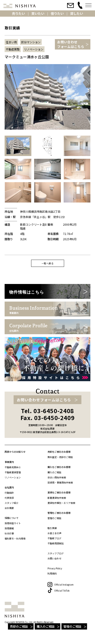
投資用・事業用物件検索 (60, 482)
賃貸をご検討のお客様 (59, 492)
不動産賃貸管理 (13, 472)
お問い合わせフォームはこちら (70, 44)
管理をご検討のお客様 (59, 513)
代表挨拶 (9, 497)
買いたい (37, 13)
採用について (11, 518)
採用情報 (9, 528)
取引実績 (52, 528)
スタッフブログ (56, 553)
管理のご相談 (72, 626)
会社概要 (9, 508)
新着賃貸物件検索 (57, 497)
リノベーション (13, 477)
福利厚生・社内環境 (15, 538)
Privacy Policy (55, 568)
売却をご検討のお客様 (59, 451)
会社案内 (9, 487)
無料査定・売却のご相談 (60, 457)
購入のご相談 (46, 626)
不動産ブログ (54, 538)
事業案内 (9, 462)
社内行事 (9, 533)
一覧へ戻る (48, 263)
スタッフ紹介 (11, 503)
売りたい (18, 13)
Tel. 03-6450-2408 (47, 410)
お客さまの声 (54, 533)
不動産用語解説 (56, 543)
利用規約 (52, 573)
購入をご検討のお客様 (59, 467)
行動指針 (9, 492)
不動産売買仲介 (13, 467)
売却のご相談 (19, 626)
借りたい (57, 13)
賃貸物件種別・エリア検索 (61, 503)
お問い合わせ (54, 558)
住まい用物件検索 (57, 477)
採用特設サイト (13, 523)
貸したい (76, 13)
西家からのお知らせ (15, 451)
